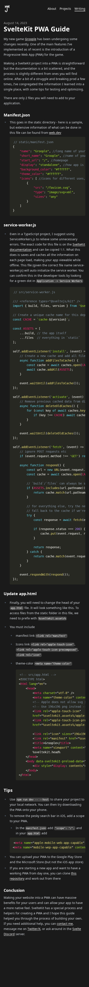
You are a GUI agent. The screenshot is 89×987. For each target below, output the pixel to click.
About (52, 9)
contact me (65, 924)
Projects (65, 9)
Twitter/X (33, 929)
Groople (30, 39)
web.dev (55, 133)
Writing (80, 9)
